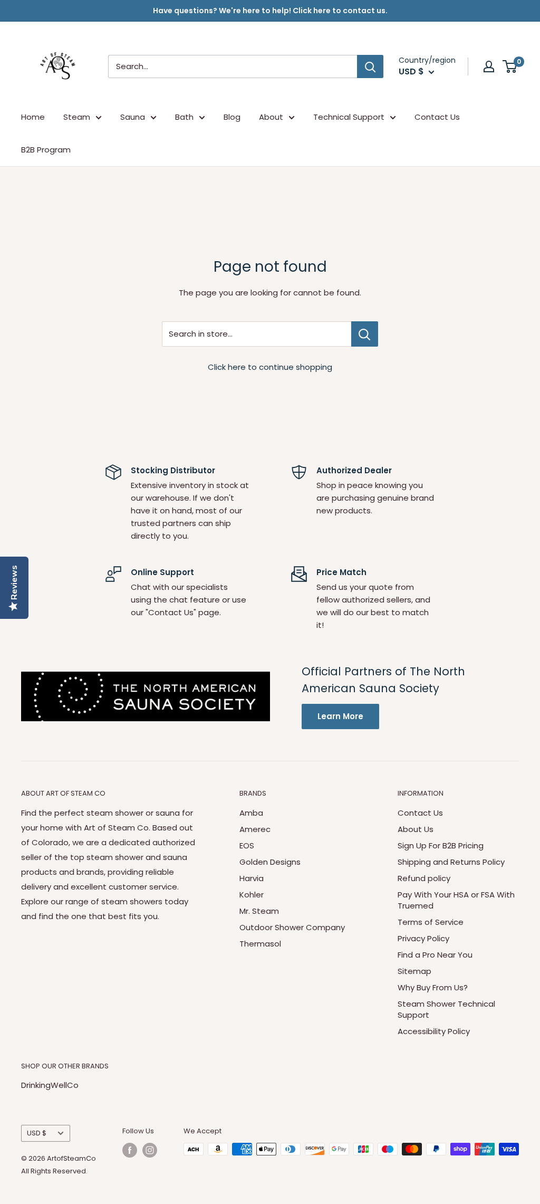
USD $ (36, 1133)
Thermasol (260, 943)
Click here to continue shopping (270, 366)
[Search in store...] (364, 334)
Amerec (255, 829)
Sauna (132, 116)
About (271, 116)
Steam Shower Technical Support (446, 1009)
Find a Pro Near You (435, 954)
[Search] (370, 66)
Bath (184, 116)
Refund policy (424, 878)
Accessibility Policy (434, 1031)
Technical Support (348, 116)
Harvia (251, 878)
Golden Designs (270, 861)
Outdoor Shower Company (292, 927)
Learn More (340, 716)
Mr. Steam (259, 910)
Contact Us (437, 116)
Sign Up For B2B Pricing (441, 845)
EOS (246, 845)
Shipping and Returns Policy (451, 861)
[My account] (489, 66)
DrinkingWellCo (50, 1085)
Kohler (251, 894)
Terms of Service (431, 922)
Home (33, 116)
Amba (251, 812)
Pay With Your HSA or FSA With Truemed (456, 900)
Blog (232, 116)
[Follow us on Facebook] (129, 1150)
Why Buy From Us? (433, 987)
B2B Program (46, 149)
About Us (415, 829)
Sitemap (414, 971)
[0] (510, 66)
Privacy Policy (423, 938)
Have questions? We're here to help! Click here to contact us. (270, 10)
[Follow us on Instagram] (149, 1150)
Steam (76, 116)
